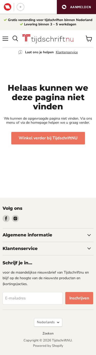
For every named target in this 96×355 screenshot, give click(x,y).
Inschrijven (79, 298)
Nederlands (46, 322)
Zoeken (48, 333)
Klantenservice (67, 52)
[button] (76, 7)
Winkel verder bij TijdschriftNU (48, 138)
